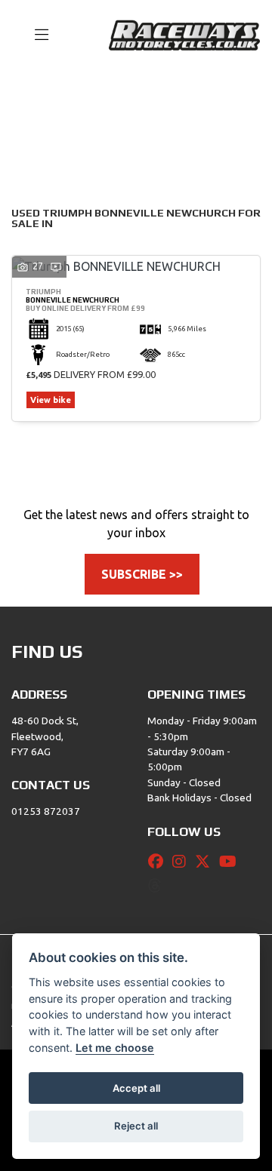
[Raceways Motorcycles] (184, 34)
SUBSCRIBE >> (142, 574)
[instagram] (183, 862)
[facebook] (159, 862)
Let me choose (115, 1047)
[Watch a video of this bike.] (55, 266)
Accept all (136, 1088)
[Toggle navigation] (34, 35)
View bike (50, 399)
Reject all (136, 1126)
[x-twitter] (206, 862)
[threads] (158, 886)
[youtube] (231, 862)
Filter (222, 96)
